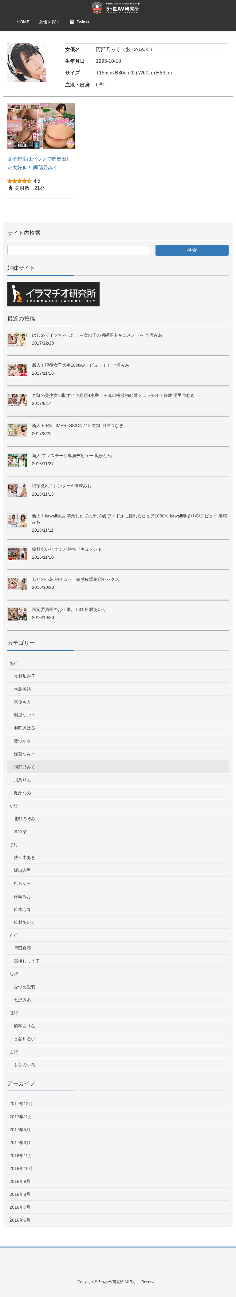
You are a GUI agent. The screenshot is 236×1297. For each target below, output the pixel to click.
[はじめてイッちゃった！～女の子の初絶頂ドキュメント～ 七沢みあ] (17, 340)
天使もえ (22, 702)
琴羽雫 (20, 831)
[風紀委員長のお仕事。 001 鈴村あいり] (17, 614)
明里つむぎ (24, 714)
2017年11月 (21, 1116)
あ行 (14, 663)
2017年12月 (21, 1103)
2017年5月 (20, 1129)
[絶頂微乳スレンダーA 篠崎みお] (17, 490)
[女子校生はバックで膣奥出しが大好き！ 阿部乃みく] (41, 128)
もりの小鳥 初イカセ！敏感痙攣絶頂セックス (75, 579)
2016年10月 (21, 1168)
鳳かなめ (22, 792)
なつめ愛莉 (24, 986)
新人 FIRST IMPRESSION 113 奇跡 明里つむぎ (77, 425)
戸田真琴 (22, 948)
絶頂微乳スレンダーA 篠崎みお (62, 485)
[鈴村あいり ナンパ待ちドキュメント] (17, 554)
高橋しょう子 (27, 961)
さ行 (14, 844)
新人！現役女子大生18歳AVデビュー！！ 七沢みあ (80, 365)
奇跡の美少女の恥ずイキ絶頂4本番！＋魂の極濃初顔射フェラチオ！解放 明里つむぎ (113, 395)
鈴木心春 (22, 909)
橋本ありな (24, 1025)
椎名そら (22, 883)
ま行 (14, 1051)
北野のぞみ (24, 818)
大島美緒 (22, 689)
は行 (14, 1012)
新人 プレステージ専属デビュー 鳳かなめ (72, 455)
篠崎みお (22, 896)
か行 (14, 805)
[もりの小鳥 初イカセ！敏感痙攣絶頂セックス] (17, 584)
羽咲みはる (24, 727)
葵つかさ (22, 740)
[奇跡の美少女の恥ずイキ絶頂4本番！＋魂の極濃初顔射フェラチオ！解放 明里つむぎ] (17, 400)
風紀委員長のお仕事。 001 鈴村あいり (69, 609)
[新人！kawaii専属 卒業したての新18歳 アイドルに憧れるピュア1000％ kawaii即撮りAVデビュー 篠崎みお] (17, 521)
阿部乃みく (24, 766)
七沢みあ (22, 999)
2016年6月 (20, 1220)
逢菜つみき (24, 754)
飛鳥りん (22, 779)
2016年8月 (20, 1194)
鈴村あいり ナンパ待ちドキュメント (67, 549)
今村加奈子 (24, 676)
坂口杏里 (22, 870)
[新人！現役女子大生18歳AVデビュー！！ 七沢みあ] (17, 370)
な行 (14, 974)
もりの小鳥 (24, 1064)
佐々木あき (24, 857)
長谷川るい (24, 1038)
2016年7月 (20, 1207)
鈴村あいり (24, 922)
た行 (14, 935)
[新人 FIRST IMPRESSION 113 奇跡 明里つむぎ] (17, 430)
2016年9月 (20, 1181)
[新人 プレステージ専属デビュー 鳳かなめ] (17, 460)
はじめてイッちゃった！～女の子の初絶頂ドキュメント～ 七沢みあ (97, 335)
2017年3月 (20, 1142)
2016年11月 (21, 1155)
